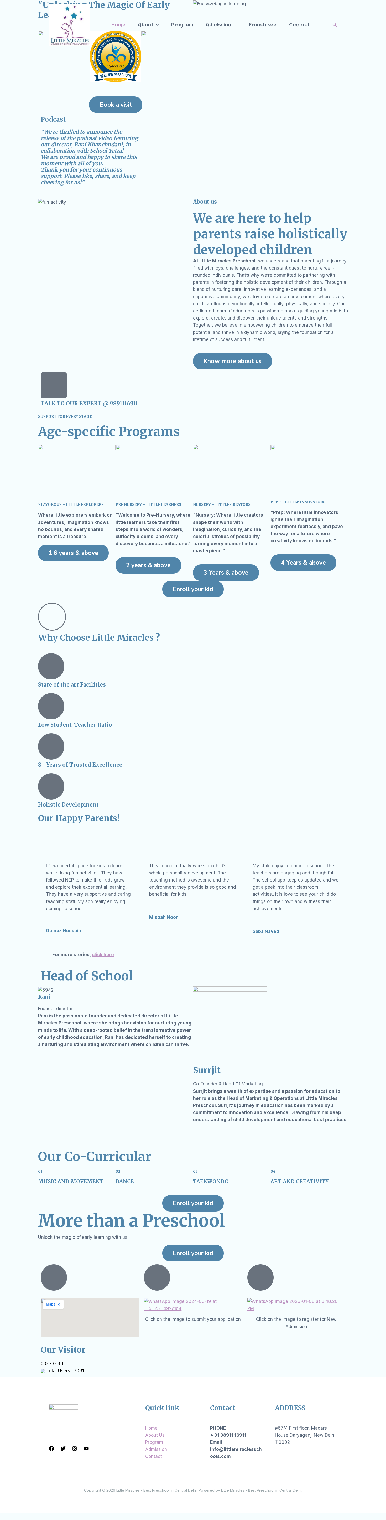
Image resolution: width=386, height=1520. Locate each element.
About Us (155, 1435)
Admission (218, 25)
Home (118, 25)
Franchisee (263, 25)
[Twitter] (63, 1448)
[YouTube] (86, 1448)
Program (182, 25)
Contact (299, 25)
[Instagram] (74, 1448)
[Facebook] (51, 1448)
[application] (156, 25)
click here (103, 954)
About (145, 25)
